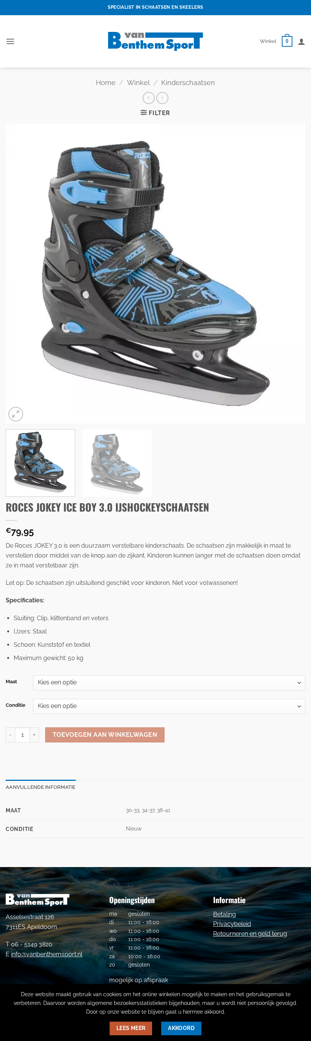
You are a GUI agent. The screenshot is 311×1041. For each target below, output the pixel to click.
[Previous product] (162, 98)
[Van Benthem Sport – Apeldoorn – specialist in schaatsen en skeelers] (155, 41)
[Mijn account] (301, 41)
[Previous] (21, 273)
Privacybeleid (232, 923)
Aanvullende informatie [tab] (41, 787)
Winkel (268, 41)
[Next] (290, 273)
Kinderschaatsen (188, 83)
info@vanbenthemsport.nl (46, 954)
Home (106, 83)
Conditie (15, 705)
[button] (10, 41)
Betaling (224, 914)
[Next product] (148, 98)
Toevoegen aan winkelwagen (105, 734)
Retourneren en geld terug (250, 933)
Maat (11, 681)
